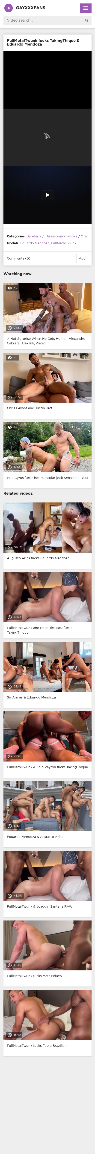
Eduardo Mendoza (34, 243)
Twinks (71, 236)
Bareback (34, 236)
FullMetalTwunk (63, 243)
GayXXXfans (30, 8)
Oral (84, 236)
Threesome (54, 236)
